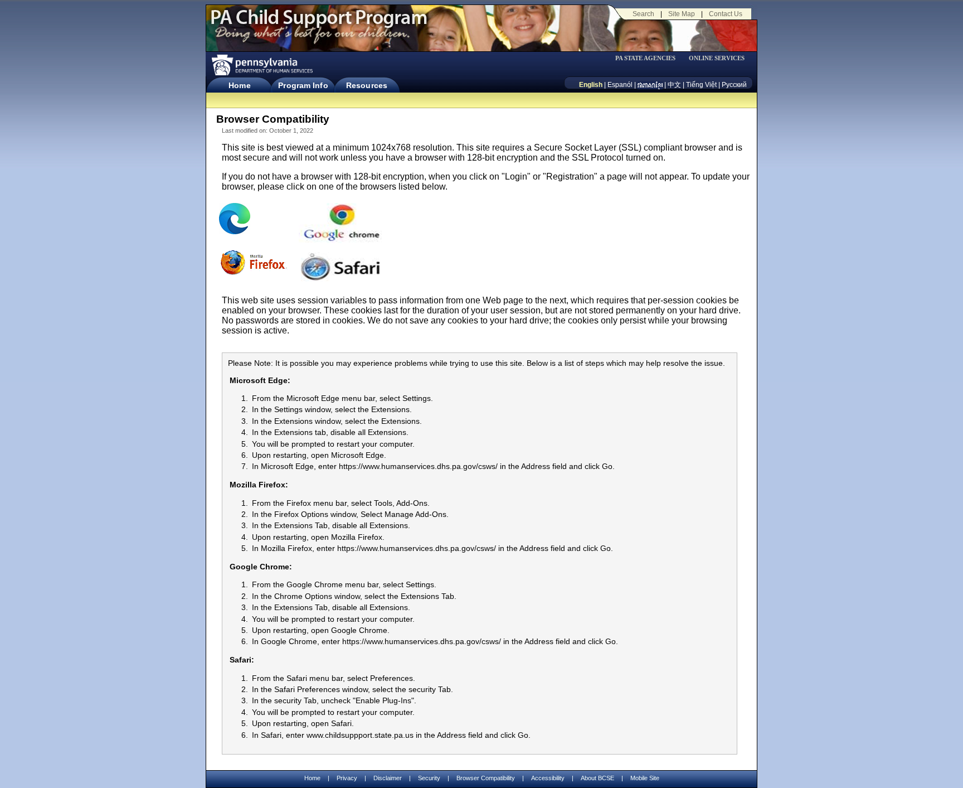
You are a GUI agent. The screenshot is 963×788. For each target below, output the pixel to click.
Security (429, 778)
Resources (366, 85)
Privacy (347, 778)
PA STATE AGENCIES (645, 58)
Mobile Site (644, 778)
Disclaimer (387, 778)
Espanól (620, 85)
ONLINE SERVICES (717, 58)
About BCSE (597, 778)
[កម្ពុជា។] (650, 85)
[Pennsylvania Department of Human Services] (261, 65)
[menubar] (649, 58)
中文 (674, 85)
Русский (734, 85)
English (590, 85)
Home (239, 85)
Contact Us (725, 14)
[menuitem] (649, 58)
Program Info (303, 85)
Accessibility (548, 778)
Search (643, 14)
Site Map (681, 14)
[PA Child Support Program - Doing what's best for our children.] (318, 24)
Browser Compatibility (485, 778)
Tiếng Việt (701, 85)
